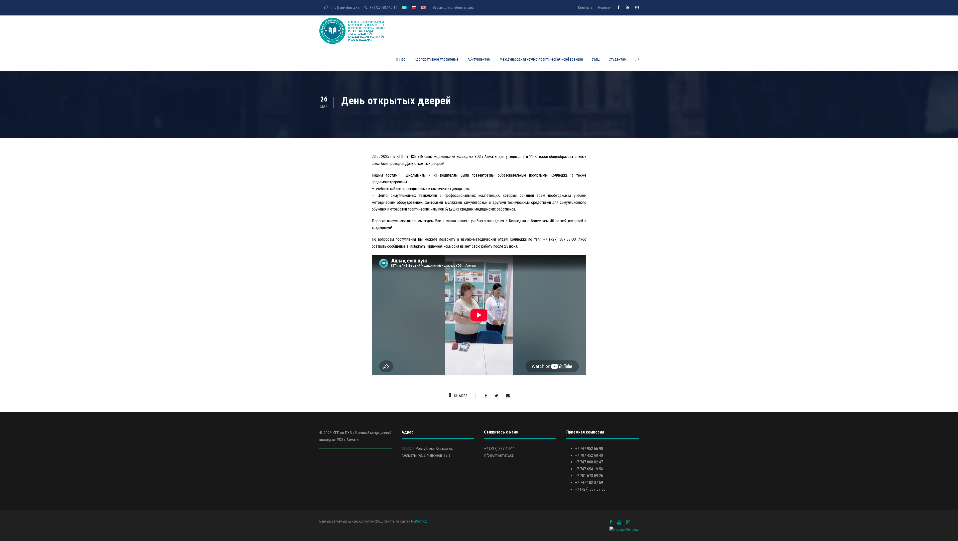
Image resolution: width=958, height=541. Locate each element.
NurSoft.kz (419, 521)
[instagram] (637, 7)
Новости (604, 7)
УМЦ (596, 59)
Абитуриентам (479, 59)
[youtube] (627, 7)
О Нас (400, 59)
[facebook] (618, 7)
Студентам (617, 59)
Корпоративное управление (436, 59)
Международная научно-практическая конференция (541, 59)
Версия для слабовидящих (453, 7)
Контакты (585, 7)
